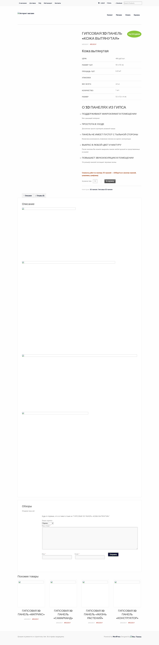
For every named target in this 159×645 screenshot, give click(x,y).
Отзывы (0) (40, 196)
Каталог (110, 15)
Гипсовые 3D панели (105, 189)
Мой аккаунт (48, 3)
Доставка (32, 3)
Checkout (119, 3)
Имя (44, 554)
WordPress (116, 637)
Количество (86, 181)
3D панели (93, 189)
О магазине (23, 3)
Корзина (137, 15)
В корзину (110, 181)
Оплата (127, 15)
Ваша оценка (47, 520)
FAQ (40, 3)
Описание (28, 196)
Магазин (119, 15)
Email (77, 554)
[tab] (28, 195)
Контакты (58, 3)
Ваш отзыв (46, 526)
